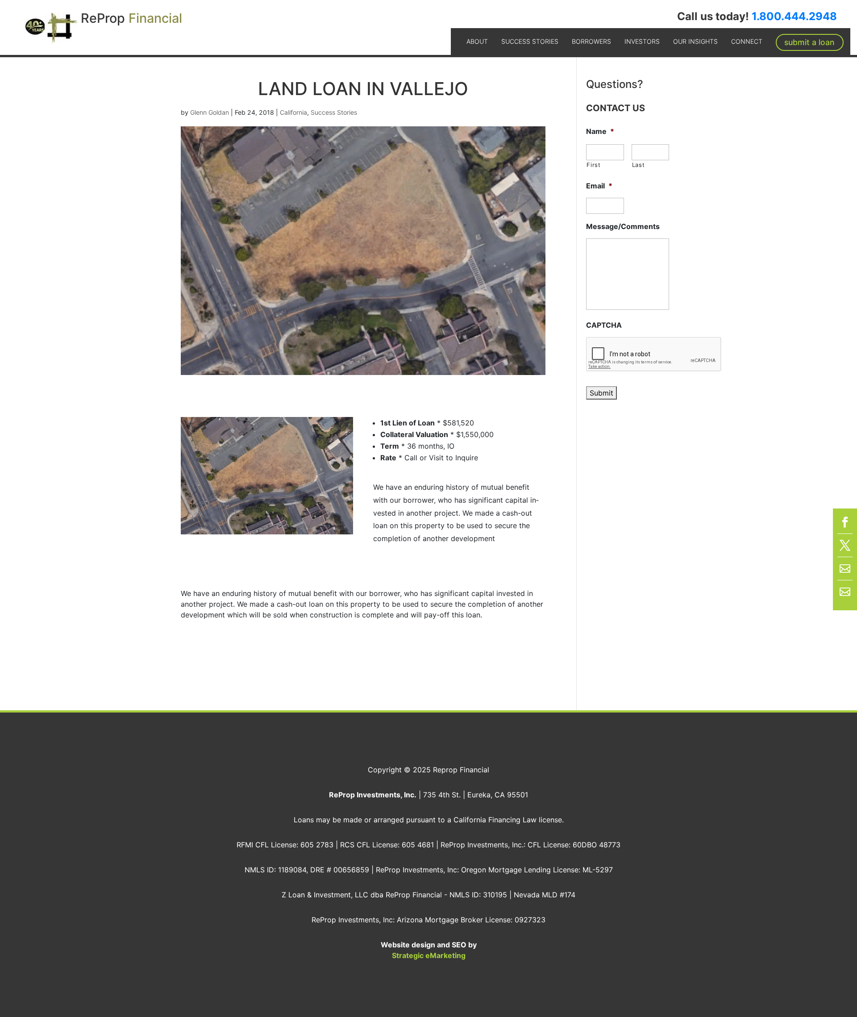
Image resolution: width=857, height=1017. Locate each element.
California (293, 112)
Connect (746, 41)
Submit (601, 392)
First (593, 164)
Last (638, 164)
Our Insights (695, 41)
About (477, 41)
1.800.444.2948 (794, 16)
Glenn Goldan (209, 112)
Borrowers (591, 41)
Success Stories (529, 41)
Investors (642, 41)
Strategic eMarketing (429, 955)
